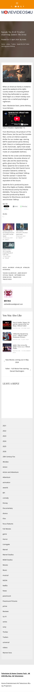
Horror (11, 267)
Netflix (5, 586)
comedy (6, 498)
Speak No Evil (7, 277)
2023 (4, 436)
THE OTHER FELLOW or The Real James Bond (21, 232)
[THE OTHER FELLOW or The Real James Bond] (22, 226)
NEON (5, 580)
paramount (7, 596)
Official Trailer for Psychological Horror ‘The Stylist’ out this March (8, 233)
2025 (4, 446)
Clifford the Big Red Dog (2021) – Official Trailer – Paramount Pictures (20, 335)
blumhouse (12, 273)
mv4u (24, 39)
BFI (4, 493)
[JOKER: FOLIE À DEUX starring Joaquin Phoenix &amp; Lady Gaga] (8, 245)
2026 (4, 451)
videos (5, 647)
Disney (5, 503)
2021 (4, 426)
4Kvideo (6, 462)
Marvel (5, 549)
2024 (5, 267)
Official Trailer (8, 275)
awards (5, 488)
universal (7, 269)
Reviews (6, 611)
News (5, 591)
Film (4, 519)
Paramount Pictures (10, 601)
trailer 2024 (17, 277)
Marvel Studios (8, 555)
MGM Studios (8, 560)
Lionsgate (6, 544)
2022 (4, 431)
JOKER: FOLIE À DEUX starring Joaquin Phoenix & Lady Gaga (8, 252)
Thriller (19, 267)
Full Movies (7, 529)
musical (5, 575)
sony (4, 627)
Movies (5, 565)
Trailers (27, 267)
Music (5, 570)
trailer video (7, 279)
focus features (8, 524)
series (5, 622)
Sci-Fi (5, 616)
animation (6, 482)
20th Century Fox (9, 457)
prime (5, 606)
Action (5, 467)
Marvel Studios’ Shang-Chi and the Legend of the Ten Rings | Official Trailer (21, 324)
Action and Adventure (10, 472)
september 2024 (19, 275)
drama (5, 513)
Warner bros (7, 653)
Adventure (6, 477)
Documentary (8, 508)
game (5, 534)
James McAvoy (22, 273)
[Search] (11, 6)
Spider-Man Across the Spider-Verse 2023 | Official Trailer (21, 346)
